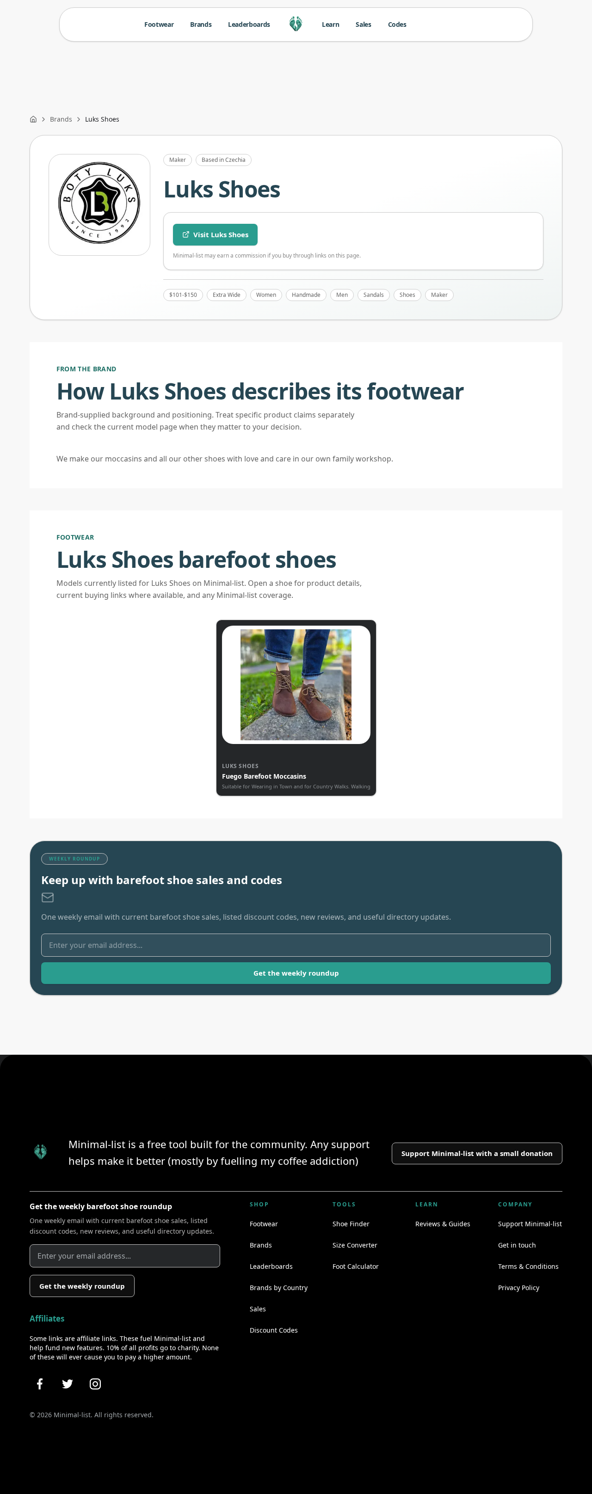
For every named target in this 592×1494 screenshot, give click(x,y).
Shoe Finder (351, 1223)
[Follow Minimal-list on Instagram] (95, 1384)
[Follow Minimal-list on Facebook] (40, 1384)
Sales (363, 24)
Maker (177, 160)
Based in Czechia (224, 160)
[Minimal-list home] (296, 24)
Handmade (306, 295)
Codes (397, 24)
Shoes (407, 295)
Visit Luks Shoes (220, 234)
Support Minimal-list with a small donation (477, 1153)
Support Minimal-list (530, 1223)
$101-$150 (183, 295)
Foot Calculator (356, 1266)
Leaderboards (249, 24)
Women (266, 295)
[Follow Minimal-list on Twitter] (67, 1384)
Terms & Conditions (528, 1266)
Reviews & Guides (442, 1223)
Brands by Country (279, 1287)
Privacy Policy (518, 1287)
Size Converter (355, 1245)
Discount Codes (274, 1330)
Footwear (158, 24)
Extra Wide (226, 295)
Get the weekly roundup (296, 973)
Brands (200, 24)
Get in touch (517, 1245)
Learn (330, 24)
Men (342, 295)
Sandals (374, 295)
